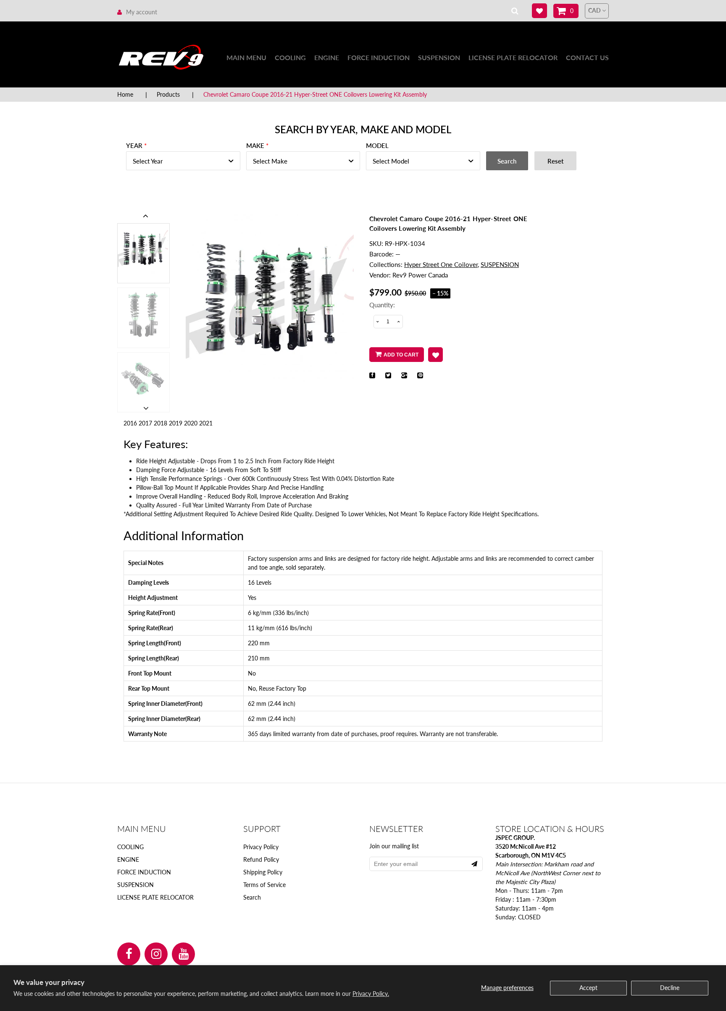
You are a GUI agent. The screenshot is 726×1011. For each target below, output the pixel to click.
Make (255, 145)
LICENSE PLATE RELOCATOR (513, 57)
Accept (588, 987)
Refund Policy (261, 859)
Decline (669, 987)
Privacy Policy (261, 846)
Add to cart (401, 355)
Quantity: (382, 305)
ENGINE (326, 57)
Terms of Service (264, 884)
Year (134, 145)
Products (168, 94)
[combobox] (183, 160)
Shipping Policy (262, 872)
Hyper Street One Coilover (441, 264)
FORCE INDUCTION (378, 57)
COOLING (290, 57)
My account (141, 12)
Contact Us (587, 57)
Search (252, 897)
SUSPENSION (439, 57)
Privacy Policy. (370, 993)
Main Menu (246, 57)
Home (125, 94)
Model (377, 145)
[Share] (372, 375)
